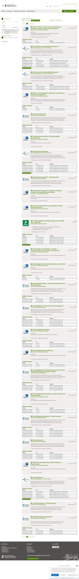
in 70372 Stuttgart (39, 237)
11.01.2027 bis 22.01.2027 (27, 431)
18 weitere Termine (26, 499)
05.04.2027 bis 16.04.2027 (28, 433)
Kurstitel (4, 27)
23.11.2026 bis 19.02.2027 (27, 89)
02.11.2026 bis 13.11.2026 (27, 301)
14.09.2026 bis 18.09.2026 (28, 454)
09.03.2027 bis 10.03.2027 (28, 343)
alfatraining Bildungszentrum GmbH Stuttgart (59, 61)
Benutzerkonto (55, 6)
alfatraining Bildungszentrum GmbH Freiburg (59, 165)
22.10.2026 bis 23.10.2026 (27, 346)
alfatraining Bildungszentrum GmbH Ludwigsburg (59, 86)
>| (33, 23)
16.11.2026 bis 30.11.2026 (27, 366)
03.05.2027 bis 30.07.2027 (28, 322)
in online (38, 42)
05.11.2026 (25, 240)
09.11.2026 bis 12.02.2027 (27, 319)
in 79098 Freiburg (39, 165)
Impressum (72, 577)
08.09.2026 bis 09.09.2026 (28, 412)
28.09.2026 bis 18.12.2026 (27, 86)
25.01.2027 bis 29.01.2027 (27, 458)
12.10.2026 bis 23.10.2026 (27, 532)
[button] (76, 565)
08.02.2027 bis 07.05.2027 (28, 321)
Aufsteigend (15, 27)
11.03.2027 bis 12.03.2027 (27, 42)
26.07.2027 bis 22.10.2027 (28, 324)
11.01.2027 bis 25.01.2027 (27, 364)
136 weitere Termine (27, 173)
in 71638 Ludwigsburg (40, 86)
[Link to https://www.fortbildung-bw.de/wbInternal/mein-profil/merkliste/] (47, 6)
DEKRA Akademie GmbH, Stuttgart (57, 237)
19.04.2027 (25, 278)
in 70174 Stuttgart (39, 61)
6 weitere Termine (26, 244)
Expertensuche (5, 41)
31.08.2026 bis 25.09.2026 (28, 166)
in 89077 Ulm (38, 63)
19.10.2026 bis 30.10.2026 (27, 388)
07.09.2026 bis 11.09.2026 (27, 128)
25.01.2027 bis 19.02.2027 (27, 491)
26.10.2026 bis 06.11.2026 (27, 430)
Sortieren (3, 25)
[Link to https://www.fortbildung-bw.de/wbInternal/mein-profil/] (50, 6)
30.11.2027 (25, 241)
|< (22, 23)
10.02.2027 (25, 108)
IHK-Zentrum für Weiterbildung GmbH (57, 42)
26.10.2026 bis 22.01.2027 (27, 87)
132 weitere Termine (27, 68)
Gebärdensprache (73, 3)
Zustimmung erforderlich (33, 558)
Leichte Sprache (66, 3)
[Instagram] (56, 547)
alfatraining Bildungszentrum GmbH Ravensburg (59, 64)
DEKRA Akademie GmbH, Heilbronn (57, 240)
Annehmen (55, 574)
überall (3, 21)
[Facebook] (53, 547)
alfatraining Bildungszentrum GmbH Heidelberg (59, 66)
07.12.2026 (25, 110)
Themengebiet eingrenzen (6, 35)
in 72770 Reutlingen (40, 238)
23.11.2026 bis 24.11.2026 (27, 345)
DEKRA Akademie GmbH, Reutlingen (57, 238)
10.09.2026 (25, 279)
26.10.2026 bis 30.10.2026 (27, 455)
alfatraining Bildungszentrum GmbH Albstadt (59, 60)
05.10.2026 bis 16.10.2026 (27, 300)
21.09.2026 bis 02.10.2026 (27, 387)
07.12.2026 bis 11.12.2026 (27, 457)
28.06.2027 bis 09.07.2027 (28, 434)
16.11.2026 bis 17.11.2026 (27, 410)
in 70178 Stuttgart (39, 128)
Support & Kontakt (30, 551)
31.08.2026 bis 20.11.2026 (27, 60)
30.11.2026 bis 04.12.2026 (27, 130)
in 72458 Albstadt (39, 60)
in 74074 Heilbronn (40, 240)
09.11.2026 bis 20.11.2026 (27, 533)
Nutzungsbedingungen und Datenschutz (65, 577)
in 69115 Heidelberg (40, 66)
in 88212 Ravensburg (40, 64)
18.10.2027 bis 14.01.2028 (27, 325)
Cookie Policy (56, 577)
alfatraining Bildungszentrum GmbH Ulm (58, 63)
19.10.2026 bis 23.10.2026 (27, 129)
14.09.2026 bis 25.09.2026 (28, 530)
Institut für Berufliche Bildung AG (56, 128)
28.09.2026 (25, 237)
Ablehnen (63, 574)
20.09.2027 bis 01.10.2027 (27, 436)
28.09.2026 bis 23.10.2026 (28, 165)
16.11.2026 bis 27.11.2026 (27, 389)
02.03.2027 (25, 243)
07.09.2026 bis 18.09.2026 (28, 299)
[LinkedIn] (58, 547)
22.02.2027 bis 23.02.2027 (28, 409)
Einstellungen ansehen (72, 574)
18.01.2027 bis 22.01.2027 (27, 132)
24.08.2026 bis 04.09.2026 (28, 385)
